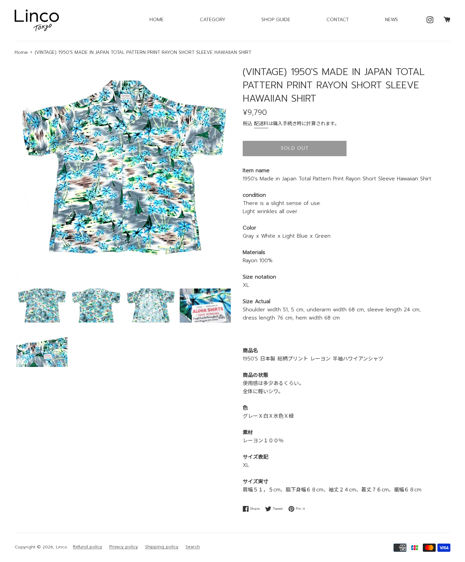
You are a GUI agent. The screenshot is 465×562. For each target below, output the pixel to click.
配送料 (261, 123)
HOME (156, 19)
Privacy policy (123, 547)
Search (193, 547)
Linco (61, 547)
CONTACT (337, 19)
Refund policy (87, 547)
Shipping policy (161, 547)
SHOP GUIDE (275, 19)
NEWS (391, 19)
